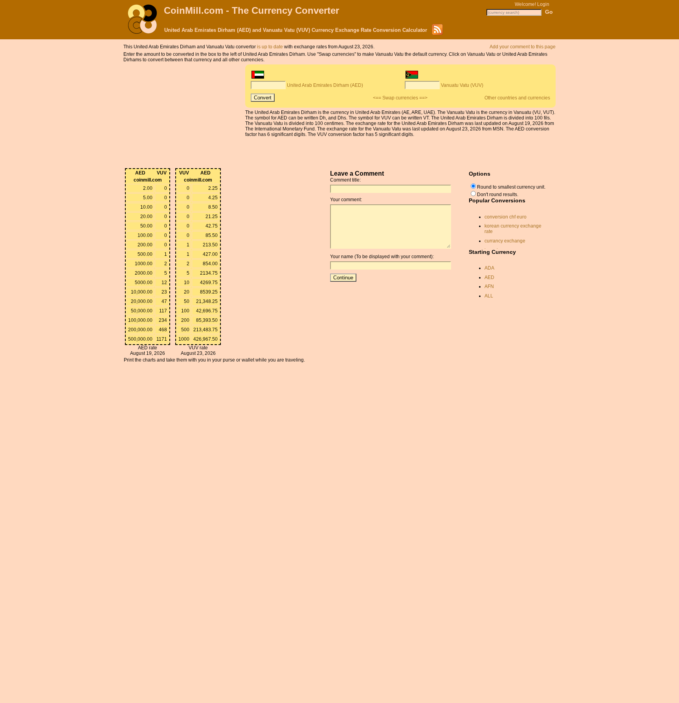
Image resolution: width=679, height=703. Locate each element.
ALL (488, 296)
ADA (489, 268)
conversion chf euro (505, 217)
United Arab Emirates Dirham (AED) (325, 85)
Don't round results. (497, 194)
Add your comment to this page (523, 47)
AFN (489, 286)
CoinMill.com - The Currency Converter (251, 10)
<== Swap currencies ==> (400, 98)
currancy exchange (504, 241)
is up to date (270, 47)
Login (543, 4)
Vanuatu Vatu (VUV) (462, 85)
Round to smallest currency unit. (511, 187)
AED (489, 277)
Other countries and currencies (517, 98)
